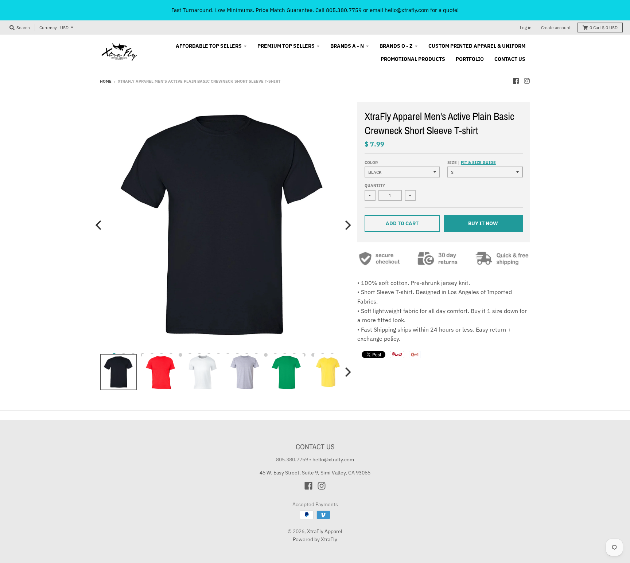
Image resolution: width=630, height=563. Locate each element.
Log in (526, 27)
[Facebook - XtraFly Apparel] (516, 81)
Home (106, 81)
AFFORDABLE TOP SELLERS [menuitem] (209, 46)
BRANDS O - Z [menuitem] (396, 46)
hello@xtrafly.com (333, 459)
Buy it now (483, 223)
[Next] (347, 225)
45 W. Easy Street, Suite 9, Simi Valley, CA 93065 (315, 472)
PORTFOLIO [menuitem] (470, 59)
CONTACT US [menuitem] (509, 59)
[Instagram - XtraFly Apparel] (527, 81)
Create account (556, 27)
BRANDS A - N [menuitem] (347, 46)
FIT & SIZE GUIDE (478, 162)
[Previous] (99, 225)
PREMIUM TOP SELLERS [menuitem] (286, 46)
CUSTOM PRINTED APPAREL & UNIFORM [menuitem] (476, 46)
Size (471, 162)
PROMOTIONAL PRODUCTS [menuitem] (413, 59)
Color (371, 162)
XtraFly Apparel (324, 531)
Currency (48, 27)
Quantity (375, 185)
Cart (604, 27)
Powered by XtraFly (315, 539)
